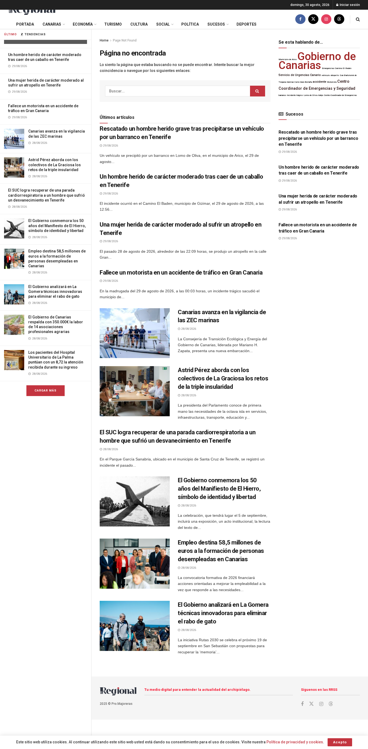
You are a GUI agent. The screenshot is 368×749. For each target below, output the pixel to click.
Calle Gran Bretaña (303, 82)
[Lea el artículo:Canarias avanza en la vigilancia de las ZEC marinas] (135, 333)
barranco (282, 95)
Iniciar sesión (349, 5)
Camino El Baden (343, 68)
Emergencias (328, 68)
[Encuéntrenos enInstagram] (326, 19)
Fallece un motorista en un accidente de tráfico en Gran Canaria (181, 272)
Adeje (320, 95)
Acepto (340, 742)
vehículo (326, 75)
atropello (335, 75)
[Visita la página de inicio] (31, 10)
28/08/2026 (188, 329)
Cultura (139, 24)
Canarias (52, 24)
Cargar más (45, 390)
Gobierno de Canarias (317, 61)
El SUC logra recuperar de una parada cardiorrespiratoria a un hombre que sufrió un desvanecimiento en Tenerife (46, 195)
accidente (319, 82)
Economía (83, 24)
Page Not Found (125, 40)
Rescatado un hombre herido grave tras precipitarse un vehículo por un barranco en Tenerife (318, 138)
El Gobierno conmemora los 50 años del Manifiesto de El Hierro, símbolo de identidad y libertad (57, 226)
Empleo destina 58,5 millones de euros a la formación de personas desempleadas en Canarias (221, 551)
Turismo (113, 24)
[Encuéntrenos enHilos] (339, 19)
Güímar (290, 82)
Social (163, 24)
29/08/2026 (110, 145)
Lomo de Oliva (310, 95)
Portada (25, 24)
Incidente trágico (295, 95)
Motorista (331, 82)
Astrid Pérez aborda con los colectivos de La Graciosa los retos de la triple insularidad (54, 165)
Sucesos (216, 24)
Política (190, 24)
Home (104, 40)
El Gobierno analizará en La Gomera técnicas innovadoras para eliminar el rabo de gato (55, 292)
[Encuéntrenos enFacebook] (300, 19)
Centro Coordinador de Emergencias (340, 95)
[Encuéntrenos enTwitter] (313, 19)
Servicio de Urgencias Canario (300, 75)
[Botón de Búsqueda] (358, 19)
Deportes (246, 24)
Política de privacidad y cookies (294, 742)
